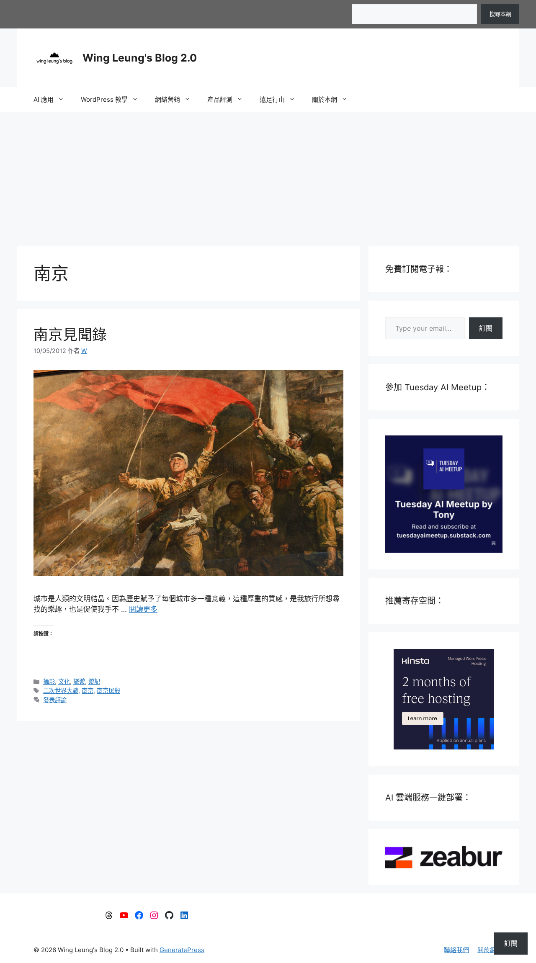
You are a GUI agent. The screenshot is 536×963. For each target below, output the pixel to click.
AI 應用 (44, 99)
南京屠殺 (108, 690)
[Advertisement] (268, 175)
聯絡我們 (456, 950)
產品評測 (219, 99)
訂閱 (485, 328)
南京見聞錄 (70, 334)
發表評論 (55, 699)
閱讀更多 (143, 609)
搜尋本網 (500, 13)
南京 (87, 690)
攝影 (49, 681)
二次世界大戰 (60, 690)
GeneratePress (182, 950)
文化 (64, 681)
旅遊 (79, 681)
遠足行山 (272, 99)
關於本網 (324, 99)
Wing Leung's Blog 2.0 (139, 57)
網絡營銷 (167, 99)
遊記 (94, 681)
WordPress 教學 (104, 99)
